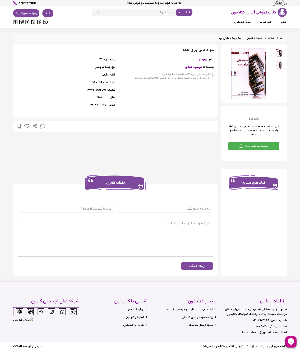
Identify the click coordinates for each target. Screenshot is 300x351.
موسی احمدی (194, 67)
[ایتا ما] (22, 22)
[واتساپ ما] (40, 22)
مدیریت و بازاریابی (230, 38)
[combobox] (142, 12)
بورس (203, 59)
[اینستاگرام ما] (34, 22)
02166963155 (261, 320)
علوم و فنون (254, 38)
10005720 (261, 326)
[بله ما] (46, 22)
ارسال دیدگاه (197, 265)
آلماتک (17, 346)
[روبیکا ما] (15, 22)
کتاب (271, 38)
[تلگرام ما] (28, 22)
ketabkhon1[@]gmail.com (260, 332)
